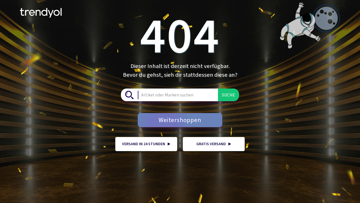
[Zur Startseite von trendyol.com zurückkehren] (41, 10)
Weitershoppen (180, 120)
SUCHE (228, 95)
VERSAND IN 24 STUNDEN (146, 144)
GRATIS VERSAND (213, 144)
